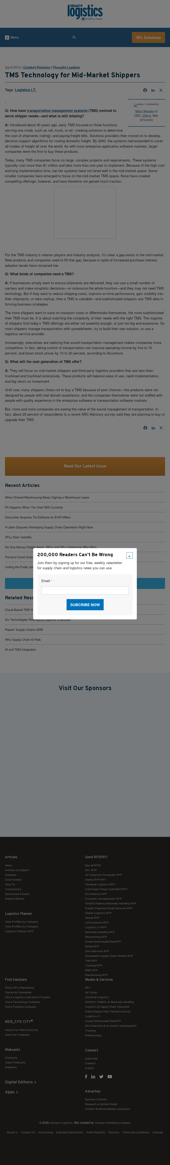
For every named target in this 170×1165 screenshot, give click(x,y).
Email (46, 581)
